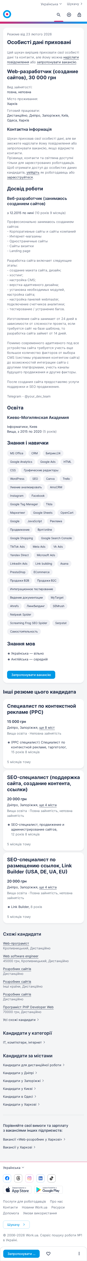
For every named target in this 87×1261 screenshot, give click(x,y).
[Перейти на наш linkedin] (40, 1178)
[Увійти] (79, 15)
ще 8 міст (47, 727)
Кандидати (32, 1065)
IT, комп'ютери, (22, 1042)
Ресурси (58, 1207)
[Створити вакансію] (69, 15)
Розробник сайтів (17, 969)
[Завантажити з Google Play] (48, 1190)
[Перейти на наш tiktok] (52, 1178)
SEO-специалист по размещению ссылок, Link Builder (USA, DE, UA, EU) (39, 866)
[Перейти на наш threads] (18, 1178)
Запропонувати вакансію (23, 1254)
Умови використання (40, 1213)
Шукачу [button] (13, 1225)
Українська (11, 1168)
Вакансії (17, 1147)
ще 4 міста (48, 805)
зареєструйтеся (20, 177)
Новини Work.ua (34, 1207)
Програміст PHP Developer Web (28, 1007)
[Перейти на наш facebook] (7, 1178)
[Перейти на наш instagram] (29, 1178)
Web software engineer (20, 956)
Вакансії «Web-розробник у (32, 1139)
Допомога (11, 1213)
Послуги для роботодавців (24, 1201)
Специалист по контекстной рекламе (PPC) (41, 709)
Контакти (10, 1207)
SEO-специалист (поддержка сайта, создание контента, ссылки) (43, 783)
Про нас (56, 1201)
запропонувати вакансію (56, 62)
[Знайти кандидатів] (58, 15)
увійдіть (33, 172)
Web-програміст (16, 943)
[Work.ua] (7, 14)
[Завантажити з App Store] (17, 1190)
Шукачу (73, 4)
